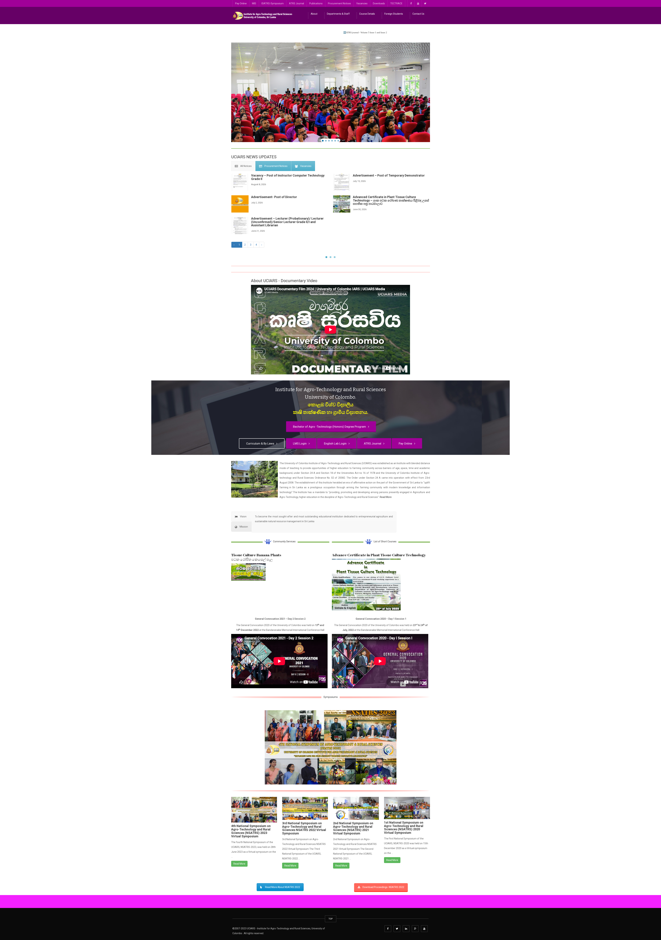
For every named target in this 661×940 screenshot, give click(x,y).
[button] (323, 141)
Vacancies (362, 3)
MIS (254, 3)
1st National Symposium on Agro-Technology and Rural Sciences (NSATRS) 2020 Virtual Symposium (403, 827)
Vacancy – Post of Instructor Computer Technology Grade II (287, 177)
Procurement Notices (339, 3)
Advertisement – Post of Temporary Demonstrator (389, 175)
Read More (386, 497)
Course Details (367, 13)
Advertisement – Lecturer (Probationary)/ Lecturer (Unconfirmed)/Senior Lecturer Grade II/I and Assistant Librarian (287, 222)
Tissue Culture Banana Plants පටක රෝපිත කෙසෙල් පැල (256, 557)
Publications (316, 3)
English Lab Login (336, 443)
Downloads (379, 3)
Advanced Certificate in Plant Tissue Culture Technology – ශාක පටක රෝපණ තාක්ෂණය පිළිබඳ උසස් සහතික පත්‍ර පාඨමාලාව (391, 200)
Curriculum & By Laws (261, 443)
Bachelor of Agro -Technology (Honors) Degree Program (330, 426)
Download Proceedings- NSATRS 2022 (383, 887)
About (314, 13)
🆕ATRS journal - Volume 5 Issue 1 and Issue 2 (300, 32)
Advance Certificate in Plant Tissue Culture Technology (379, 554)
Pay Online (241, 3)
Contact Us (418, 13)
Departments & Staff (338, 13)
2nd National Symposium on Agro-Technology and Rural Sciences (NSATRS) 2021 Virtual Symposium (353, 828)
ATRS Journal (296, 3)
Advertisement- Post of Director (274, 197)
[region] (330, 92)
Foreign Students (393, 13)
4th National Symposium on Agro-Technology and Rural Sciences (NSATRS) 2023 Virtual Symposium (251, 831)
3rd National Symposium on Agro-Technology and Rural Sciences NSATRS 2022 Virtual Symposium (304, 828)
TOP (331, 918)
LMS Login (300, 443)
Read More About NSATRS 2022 (282, 887)
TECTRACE (396, 3)
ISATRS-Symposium (272, 3)
